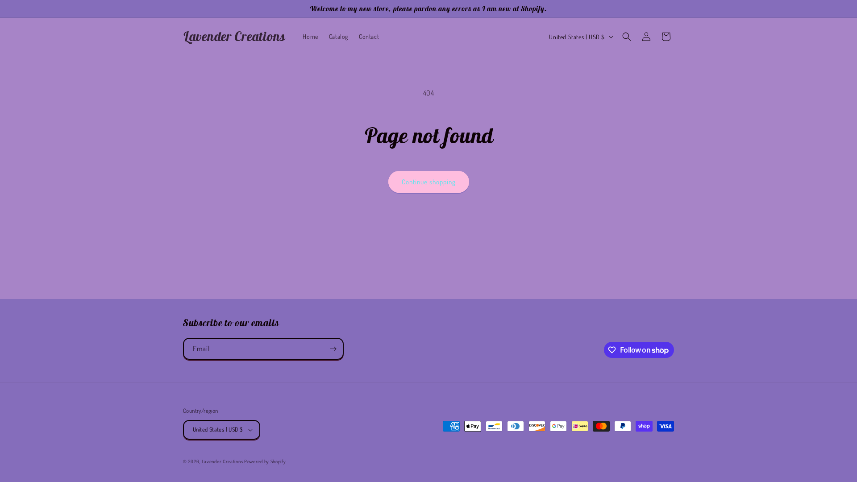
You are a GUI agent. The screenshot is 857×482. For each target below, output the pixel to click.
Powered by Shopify (265, 461)
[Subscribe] (333, 349)
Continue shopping (429, 182)
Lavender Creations (222, 461)
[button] (627, 36)
